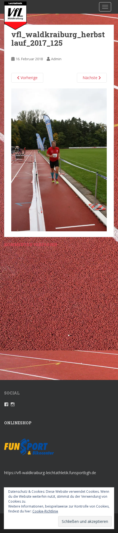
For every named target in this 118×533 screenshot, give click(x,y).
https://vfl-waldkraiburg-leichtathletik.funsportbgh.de (50, 472)
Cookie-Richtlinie (45, 511)
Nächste (91, 77)
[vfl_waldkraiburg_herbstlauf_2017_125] (59, 159)
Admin (56, 58)
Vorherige (28, 77)
